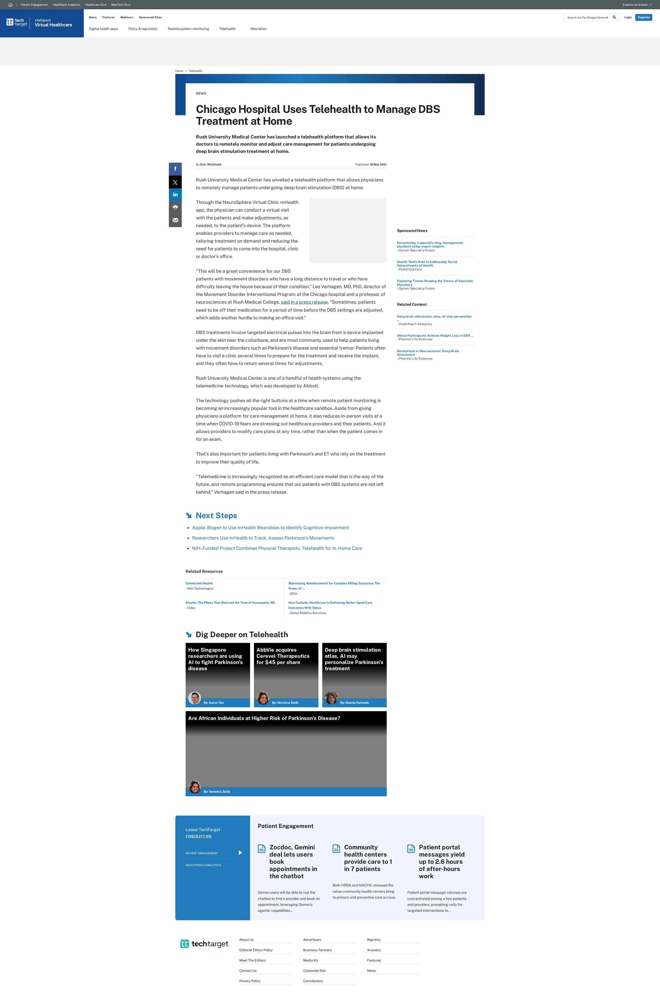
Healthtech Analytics (66, 4)
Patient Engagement (34, 4)
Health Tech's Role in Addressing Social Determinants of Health (427, 263)
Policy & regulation (143, 29)
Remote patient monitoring (188, 29)
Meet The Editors (252, 960)
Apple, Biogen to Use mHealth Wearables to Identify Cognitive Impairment (270, 527)
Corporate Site (314, 971)
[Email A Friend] (175, 220)
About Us (246, 940)
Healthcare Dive (95, 4)
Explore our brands (635, 4)
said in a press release (304, 302)
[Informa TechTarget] (10, 5)
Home (179, 70)
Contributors (313, 981)
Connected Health (199, 583)
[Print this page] (175, 207)
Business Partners (317, 950)
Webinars (126, 17)
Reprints (374, 940)
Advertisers (312, 940)
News (93, 17)
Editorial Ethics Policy (256, 950)
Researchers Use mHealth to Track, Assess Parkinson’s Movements (263, 538)
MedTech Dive (120, 4)
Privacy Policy (250, 981)
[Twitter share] (175, 182)
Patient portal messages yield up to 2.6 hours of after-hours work (442, 861)
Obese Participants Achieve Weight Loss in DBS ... (435, 335)
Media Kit (310, 960)
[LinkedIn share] (175, 194)
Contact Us (248, 971)
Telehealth (227, 29)
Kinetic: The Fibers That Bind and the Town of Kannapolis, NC (230, 602)
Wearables (258, 29)
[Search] (614, 18)
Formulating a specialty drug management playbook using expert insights (430, 244)
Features (108, 17)
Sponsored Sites (150, 17)
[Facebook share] (175, 169)
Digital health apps (103, 29)
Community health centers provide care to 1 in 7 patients (368, 857)
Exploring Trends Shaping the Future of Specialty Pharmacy (435, 282)
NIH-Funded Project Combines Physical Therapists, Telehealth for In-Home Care (277, 548)
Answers (374, 950)
